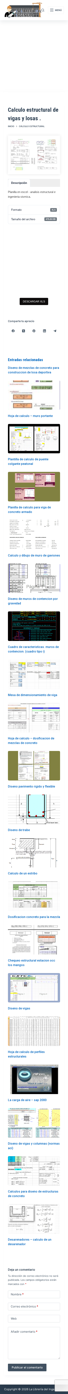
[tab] (19, 183)
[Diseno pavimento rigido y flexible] (34, 766)
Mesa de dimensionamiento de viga (32, 695)
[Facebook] (13, 331)
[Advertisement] (34, 56)
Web (14, 1318)
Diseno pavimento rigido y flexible (31, 786)
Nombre (17, 1294)
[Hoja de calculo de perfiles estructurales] (34, 1031)
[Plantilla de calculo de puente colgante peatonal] (34, 438)
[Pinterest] (34, 331)
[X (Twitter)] (24, 331)
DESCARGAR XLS (34, 301)
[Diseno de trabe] (34, 809)
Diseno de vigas (19, 1008)
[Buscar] (42, 10)
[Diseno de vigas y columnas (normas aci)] (34, 1123)
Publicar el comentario (27, 1367)
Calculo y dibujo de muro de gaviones (34, 555)
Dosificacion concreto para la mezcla (34, 917)
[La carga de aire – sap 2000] (34, 1079)
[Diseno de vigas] (34, 988)
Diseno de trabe (19, 830)
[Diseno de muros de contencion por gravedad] (34, 578)
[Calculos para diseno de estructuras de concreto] (34, 1171)
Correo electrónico (24, 1306)
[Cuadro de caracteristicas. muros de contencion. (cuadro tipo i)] (34, 626)
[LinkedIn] (44, 331)
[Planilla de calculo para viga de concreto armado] (34, 486)
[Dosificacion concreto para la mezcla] (34, 896)
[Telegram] (55, 331)
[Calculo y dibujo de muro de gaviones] (34, 534)
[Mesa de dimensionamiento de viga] (34, 674)
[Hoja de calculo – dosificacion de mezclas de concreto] (34, 718)
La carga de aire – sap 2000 (27, 1100)
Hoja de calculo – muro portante (30, 416)
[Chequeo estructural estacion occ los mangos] (34, 940)
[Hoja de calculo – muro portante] (34, 395)
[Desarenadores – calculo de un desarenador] (34, 1219)
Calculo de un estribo (22, 873)
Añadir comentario (24, 1331)
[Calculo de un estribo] (34, 853)
